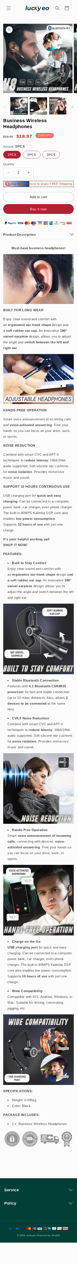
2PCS (31, 154)
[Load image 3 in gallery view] (57, 105)
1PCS (12, 154)
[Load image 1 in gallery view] (19, 105)
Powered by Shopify (48, 1235)
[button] (8, 8)
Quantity (8, 164)
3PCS (51, 154)
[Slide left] (4, 107)
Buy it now (38, 209)
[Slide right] (72, 107)
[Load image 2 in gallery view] (38, 105)
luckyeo (31, 1235)
